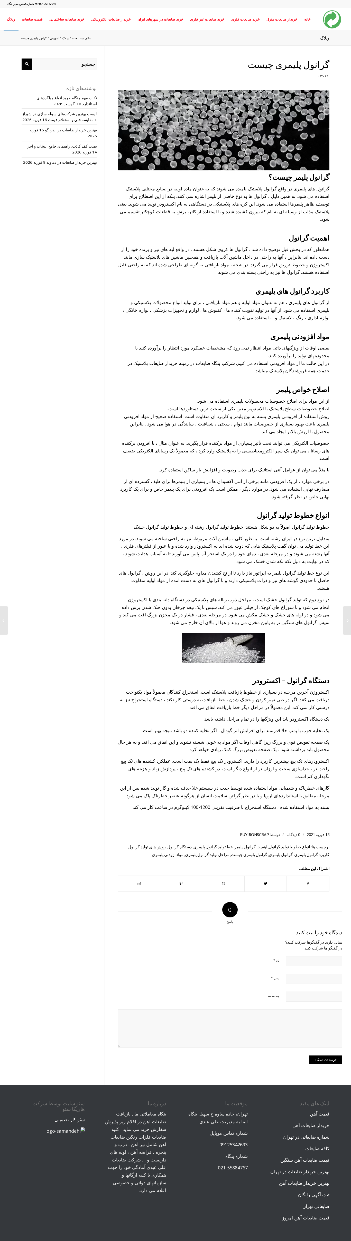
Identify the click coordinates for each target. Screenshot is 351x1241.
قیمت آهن (319, 1114)
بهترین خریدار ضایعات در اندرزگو (71, 129)
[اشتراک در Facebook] (308, 883)
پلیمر (238, 846)
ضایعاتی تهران (315, 1206)
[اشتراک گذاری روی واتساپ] (223, 883)
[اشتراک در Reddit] (139, 883)
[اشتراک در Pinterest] (181, 883)
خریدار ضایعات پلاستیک (155, 363)
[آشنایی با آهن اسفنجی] (347, 620)
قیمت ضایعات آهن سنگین (304, 1160)
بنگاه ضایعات (208, 363)
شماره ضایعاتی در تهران (306, 1137)
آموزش (323, 75)
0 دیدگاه (293, 834)
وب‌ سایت (273, 995)
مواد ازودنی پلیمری (167, 854)
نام (276, 960)
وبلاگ (324, 37)
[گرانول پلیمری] (223, 130)
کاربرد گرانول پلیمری (311, 854)
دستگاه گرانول (179, 846)
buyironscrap (254, 834)
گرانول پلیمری (281, 854)
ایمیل (275, 978)
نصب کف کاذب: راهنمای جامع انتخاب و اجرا (61, 146)
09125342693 (233, 1144)
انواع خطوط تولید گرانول (289, 846)
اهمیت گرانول (255, 846)
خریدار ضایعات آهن (310, 1125)
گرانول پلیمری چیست (288, 64)
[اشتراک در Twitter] (266, 883)
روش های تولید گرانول (147, 846)
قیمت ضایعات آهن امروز (305, 1218)
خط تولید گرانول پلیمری (213, 846)
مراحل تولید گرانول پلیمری (207, 854)
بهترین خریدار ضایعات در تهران (299, 1171)
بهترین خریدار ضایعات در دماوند (72, 162)
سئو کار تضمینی (69, 1119)
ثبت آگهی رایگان (313, 1194)
